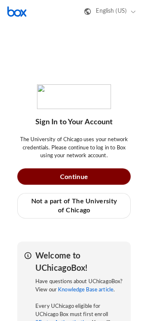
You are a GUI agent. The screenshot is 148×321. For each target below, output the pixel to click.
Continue (74, 177)
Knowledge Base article (85, 290)
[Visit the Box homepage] (17, 11)
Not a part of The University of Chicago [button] (74, 206)
